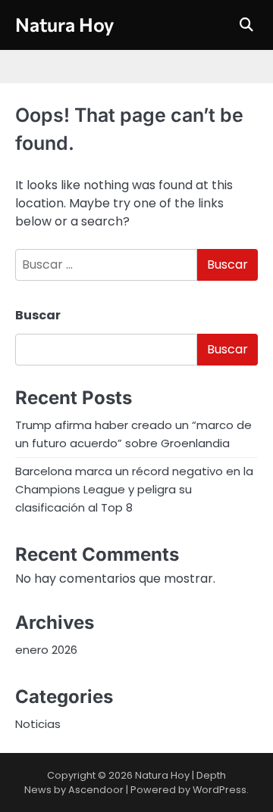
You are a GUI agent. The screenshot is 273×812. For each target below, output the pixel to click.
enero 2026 (46, 650)
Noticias (38, 724)
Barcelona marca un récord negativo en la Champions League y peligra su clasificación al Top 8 (134, 489)
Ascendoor (96, 789)
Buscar (38, 315)
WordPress (219, 789)
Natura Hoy (64, 24)
